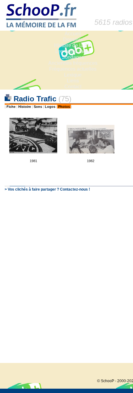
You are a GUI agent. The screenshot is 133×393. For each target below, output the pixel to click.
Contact (72, 86)
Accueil (73, 33)
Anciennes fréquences (72, 63)
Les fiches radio (72, 51)
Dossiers (73, 39)
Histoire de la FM (73, 45)
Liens (73, 80)
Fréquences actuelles (73, 69)
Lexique (73, 74)
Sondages (73, 57)
